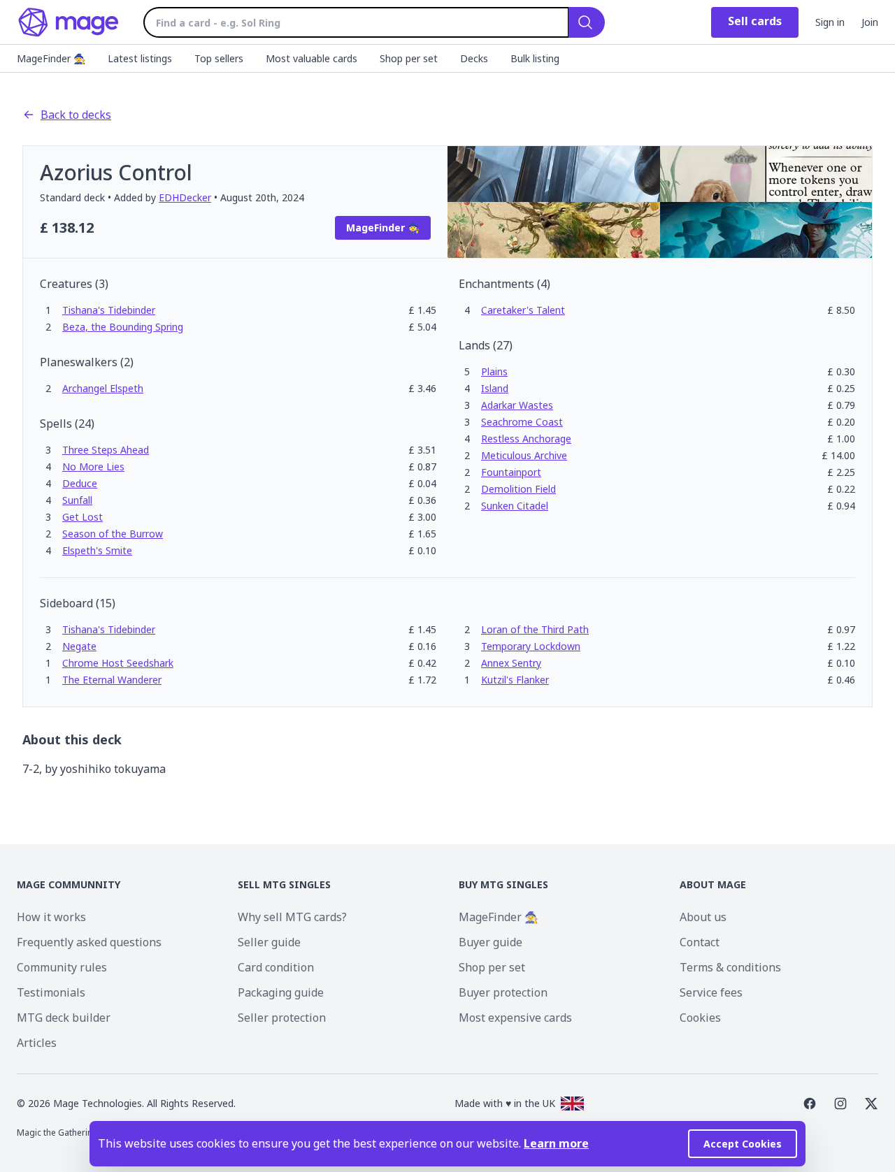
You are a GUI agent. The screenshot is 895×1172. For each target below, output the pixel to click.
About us (703, 917)
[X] (871, 1103)
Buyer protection (503, 992)
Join (869, 22)
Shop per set (492, 967)
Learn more (556, 1143)
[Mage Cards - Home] (69, 22)
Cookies (700, 1017)
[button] (108, 310)
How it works (51, 917)
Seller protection (282, 1017)
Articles (37, 1042)
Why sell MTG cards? (292, 917)
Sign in (830, 22)
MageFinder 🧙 (498, 917)
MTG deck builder (63, 1017)
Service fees (711, 992)
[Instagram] (840, 1103)
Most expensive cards (515, 1017)
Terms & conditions (730, 967)
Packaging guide (281, 992)
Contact (699, 942)
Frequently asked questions (89, 942)
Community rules (62, 967)
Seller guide (269, 942)
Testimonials (51, 992)
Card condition (276, 967)
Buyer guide (490, 942)
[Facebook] (810, 1103)
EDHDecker (185, 197)
